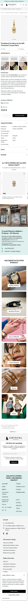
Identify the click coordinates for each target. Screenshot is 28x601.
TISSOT (18, 508)
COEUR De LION (20, 486)
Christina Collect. (6, 94)
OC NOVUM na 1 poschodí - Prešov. (11, 245)
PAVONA (18, 502)
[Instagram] (8, 534)
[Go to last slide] (2, 28)
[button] (14, 53)
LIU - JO (4, 510)
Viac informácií (6, 598)
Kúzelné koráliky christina (9, 426)
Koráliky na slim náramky (8, 428)
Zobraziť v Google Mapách (12, 251)
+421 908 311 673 (9, 248)
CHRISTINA (9, 100)
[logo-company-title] (11, 4)
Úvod (2, 12)
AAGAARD (5, 483)
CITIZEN (18, 483)
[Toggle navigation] (2, 4)
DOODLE (18, 489)
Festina (4, 504)
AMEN (3, 486)
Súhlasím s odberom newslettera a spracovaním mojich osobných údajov (15, 458)
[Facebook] (4, 534)
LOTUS (18, 500)
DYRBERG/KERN (20, 492)
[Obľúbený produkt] (21, 5)
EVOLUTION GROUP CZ (5, 500)
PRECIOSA (19, 505)
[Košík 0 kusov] (26, 5)
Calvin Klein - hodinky (5, 493)
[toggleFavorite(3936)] (24, 174)
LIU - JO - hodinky (7, 507)
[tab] (12, 39)
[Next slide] (26, 28)
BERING (4, 489)
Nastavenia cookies (14, 595)
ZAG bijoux (19, 511)
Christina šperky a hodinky (11, 12)
